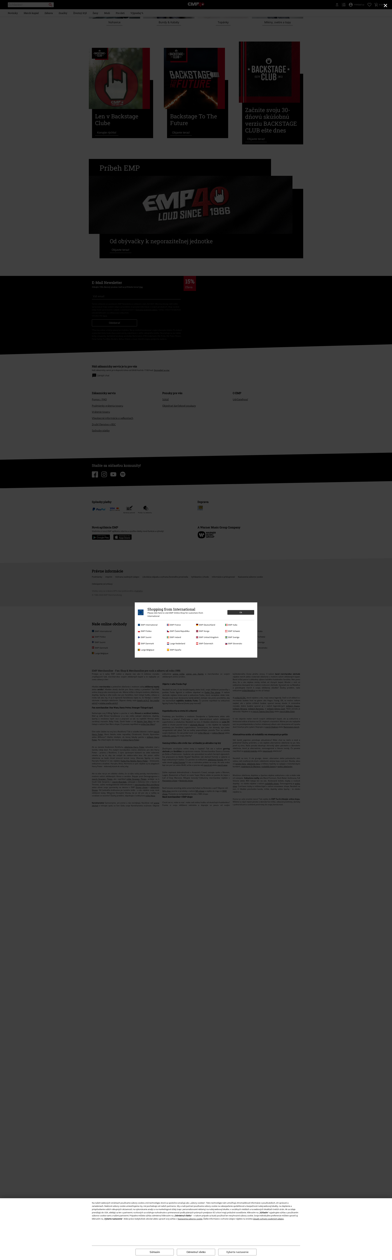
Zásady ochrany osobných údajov (268, 1218)
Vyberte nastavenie (237, 1252)
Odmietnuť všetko (196, 1252)
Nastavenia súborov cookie (190, 1218)
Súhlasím (155, 1252)
